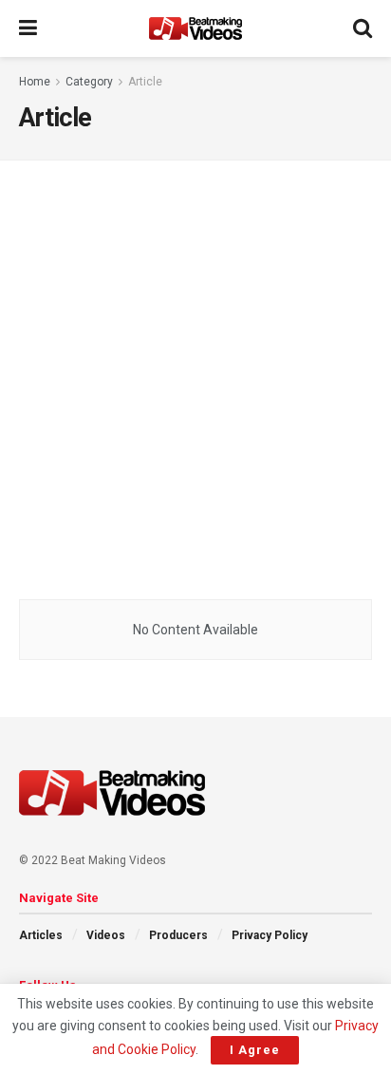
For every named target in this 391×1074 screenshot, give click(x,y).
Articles (41, 935)
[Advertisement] (195, 375)
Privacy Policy (269, 935)
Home (34, 81)
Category (89, 81)
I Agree (255, 1050)
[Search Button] (362, 28)
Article (145, 81)
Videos (105, 935)
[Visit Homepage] (195, 28)
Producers (178, 935)
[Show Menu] (28, 28)
